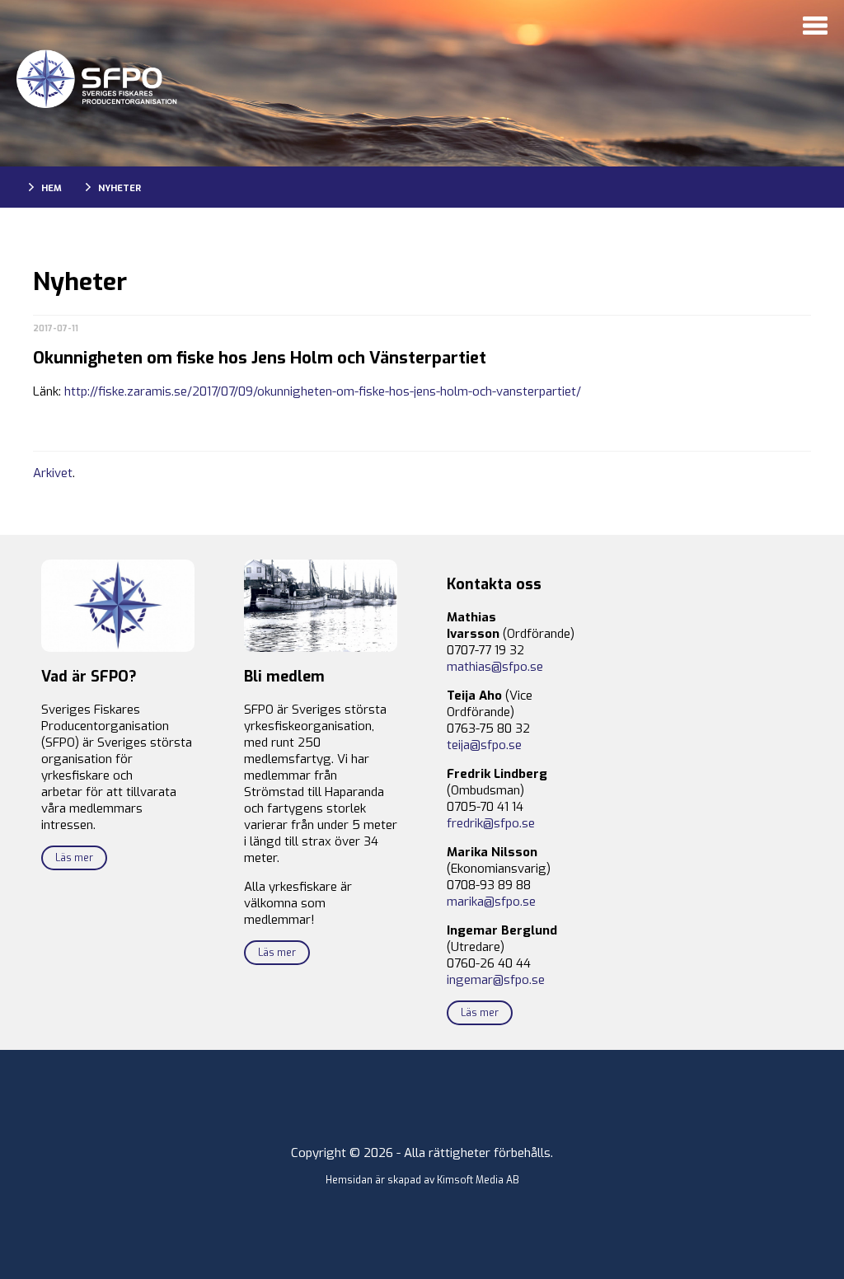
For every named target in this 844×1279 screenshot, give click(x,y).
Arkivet (53, 473)
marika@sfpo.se (491, 901)
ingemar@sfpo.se (496, 980)
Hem (51, 188)
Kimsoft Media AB (478, 1180)
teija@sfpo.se (484, 745)
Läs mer (74, 857)
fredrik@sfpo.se (491, 823)
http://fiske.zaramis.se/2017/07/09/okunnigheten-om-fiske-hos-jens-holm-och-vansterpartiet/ (322, 391)
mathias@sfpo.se (495, 666)
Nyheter (119, 188)
